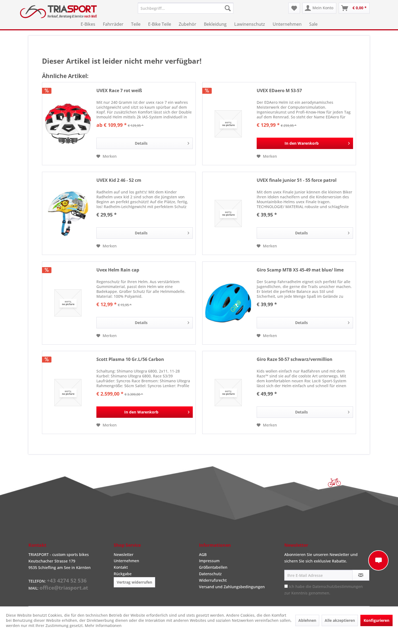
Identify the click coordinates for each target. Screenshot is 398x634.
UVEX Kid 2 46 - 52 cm (118, 180)
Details (141, 143)
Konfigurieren (376, 620)
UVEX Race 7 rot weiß (119, 90)
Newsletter (123, 554)
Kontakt (121, 567)
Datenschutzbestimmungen (337, 586)
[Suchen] (227, 8)
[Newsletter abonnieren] (360, 575)
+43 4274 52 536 (67, 580)
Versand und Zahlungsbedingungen (232, 586)
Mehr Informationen (103, 625)
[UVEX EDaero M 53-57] (228, 124)
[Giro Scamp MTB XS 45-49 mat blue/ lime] (228, 303)
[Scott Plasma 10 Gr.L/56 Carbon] (68, 392)
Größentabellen (213, 567)
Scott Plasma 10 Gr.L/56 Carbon (130, 359)
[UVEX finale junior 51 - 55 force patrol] (228, 213)
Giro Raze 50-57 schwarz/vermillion (294, 359)
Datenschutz (210, 573)
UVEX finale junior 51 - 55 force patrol (297, 180)
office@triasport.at (64, 587)
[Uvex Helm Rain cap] (68, 303)
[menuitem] (185, 8)
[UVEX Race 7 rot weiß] (68, 124)
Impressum (209, 560)
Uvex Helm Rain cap (117, 270)
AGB (203, 554)
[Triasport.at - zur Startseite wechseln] (58, 12)
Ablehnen (307, 620)
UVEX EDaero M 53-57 (279, 90)
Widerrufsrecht (213, 580)
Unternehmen (126, 560)
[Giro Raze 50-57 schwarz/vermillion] (228, 392)
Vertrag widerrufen (134, 582)
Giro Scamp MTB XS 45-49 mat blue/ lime (300, 270)
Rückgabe (123, 573)
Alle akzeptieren (340, 620)
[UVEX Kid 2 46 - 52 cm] (68, 213)
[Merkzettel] (294, 8)
